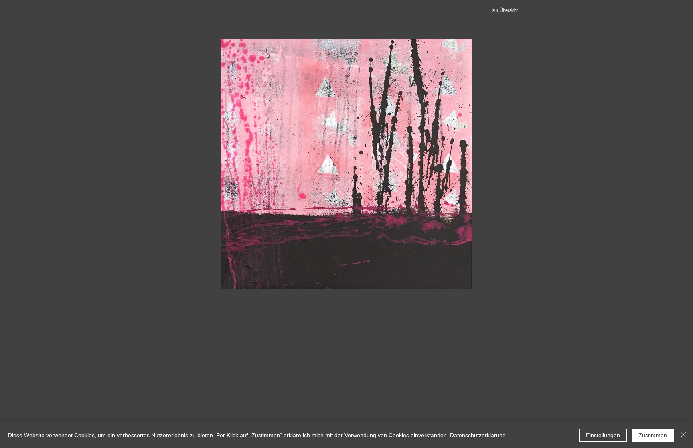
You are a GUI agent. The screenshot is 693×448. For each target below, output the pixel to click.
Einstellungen (603, 435)
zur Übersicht (505, 10)
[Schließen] (683, 435)
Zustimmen (652, 435)
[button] (346, 164)
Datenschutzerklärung (478, 435)
